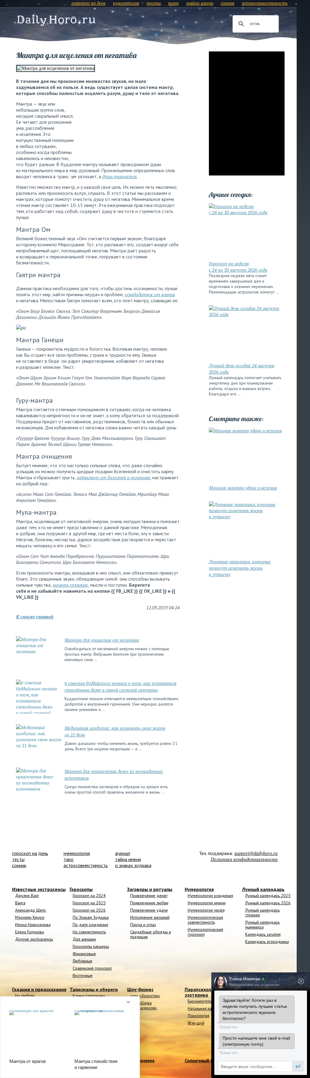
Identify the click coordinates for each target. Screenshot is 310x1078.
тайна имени (199, 3)
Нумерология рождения (210, 895)
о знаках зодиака (133, 865)
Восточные (83, 975)
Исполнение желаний (150, 917)
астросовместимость (265, 3)
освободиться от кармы (150, 294)
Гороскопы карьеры (91, 946)
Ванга (20, 903)
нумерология (126, 3)
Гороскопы (81, 889)
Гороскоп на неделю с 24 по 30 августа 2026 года (238, 266)
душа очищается (119, 176)
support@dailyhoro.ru (256, 853)
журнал (122, 853)
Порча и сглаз (143, 924)
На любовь (25, 995)
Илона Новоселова (33, 924)
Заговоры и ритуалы (149, 889)
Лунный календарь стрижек (262, 912)
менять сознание (70, 585)
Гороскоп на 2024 (89, 895)
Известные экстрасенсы (39, 889)
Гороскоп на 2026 (89, 910)
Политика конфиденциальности (244, 859)
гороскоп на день (88, 3)
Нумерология (199, 889)
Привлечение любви (149, 903)
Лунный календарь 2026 (268, 903)
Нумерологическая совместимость (205, 920)
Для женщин (84, 939)
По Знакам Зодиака (91, 917)
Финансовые (84, 953)
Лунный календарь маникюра (262, 924)
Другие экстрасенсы (34, 939)
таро (173, 3)
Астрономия (140, 1060)
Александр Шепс (30, 910)
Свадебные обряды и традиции (150, 934)
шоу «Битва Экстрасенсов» (143, 1005)
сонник (228, 3)
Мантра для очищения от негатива (101, 640)
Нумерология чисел (206, 910)
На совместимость (89, 932)
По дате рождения (90, 924)
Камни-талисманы (89, 995)
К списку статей (34, 617)
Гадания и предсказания (39, 989)
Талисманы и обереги (94, 989)
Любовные (82, 961)
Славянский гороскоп (92, 968)
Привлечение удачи (149, 910)
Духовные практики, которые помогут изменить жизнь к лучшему (240, 568)
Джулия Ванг (27, 895)
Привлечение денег (149, 895)
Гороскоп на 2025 (89, 903)
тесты (154, 3)
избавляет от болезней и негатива (113, 477)
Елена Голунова (29, 932)
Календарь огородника (267, 941)
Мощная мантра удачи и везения (243, 488)
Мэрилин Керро (30, 917)
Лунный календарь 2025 (268, 895)
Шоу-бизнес (140, 989)
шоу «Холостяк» (145, 995)
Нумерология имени (207, 903)
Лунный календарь (263, 889)
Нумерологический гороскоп (205, 932)
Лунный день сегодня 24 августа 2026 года (241, 368)
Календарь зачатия (263, 934)
